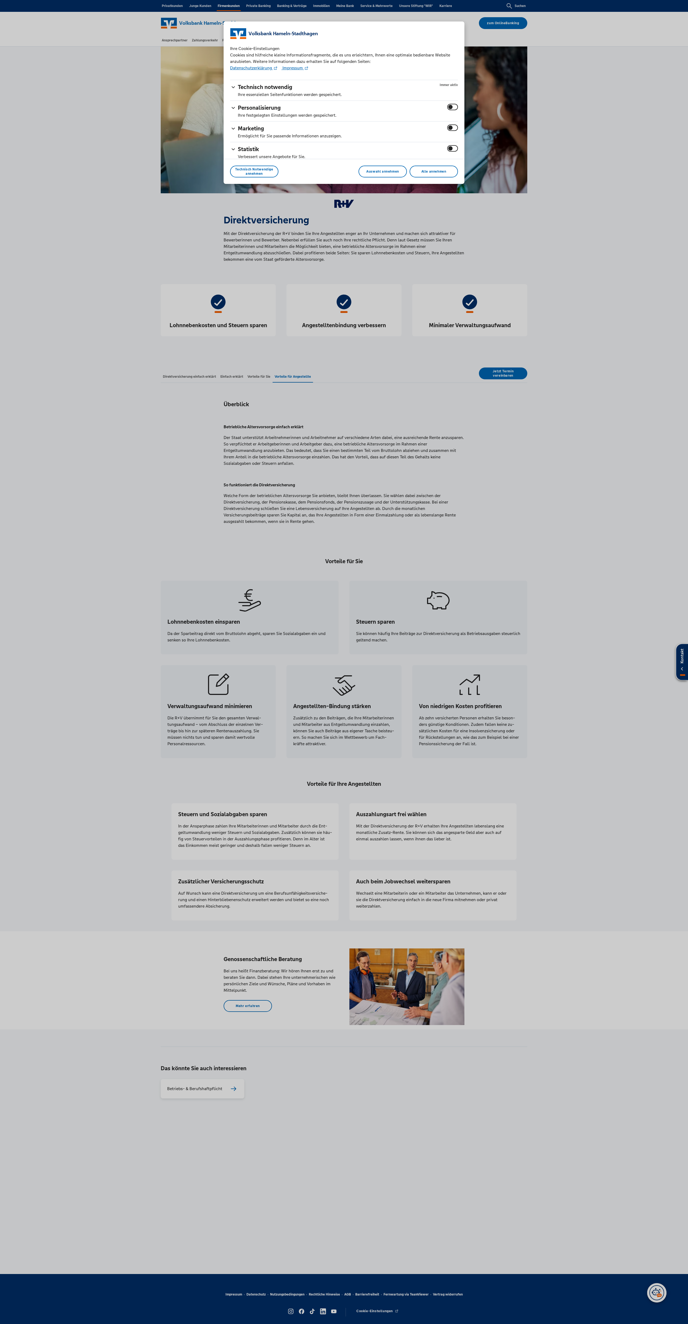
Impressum (292, 67)
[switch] (452, 107)
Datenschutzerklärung (251, 67)
